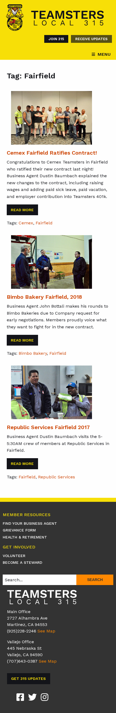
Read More (22, 210)
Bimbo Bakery (33, 353)
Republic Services (56, 476)
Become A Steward (22, 562)
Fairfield (44, 222)
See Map (46, 631)
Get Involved (19, 547)
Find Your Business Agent (30, 523)
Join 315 (56, 39)
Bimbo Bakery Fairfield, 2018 (44, 297)
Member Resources (26, 515)
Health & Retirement (25, 537)
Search (95, 580)
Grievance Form (19, 530)
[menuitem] (55, 39)
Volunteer (14, 556)
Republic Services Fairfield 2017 (48, 427)
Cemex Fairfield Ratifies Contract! (52, 152)
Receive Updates (91, 39)
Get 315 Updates (28, 678)
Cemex (26, 222)
